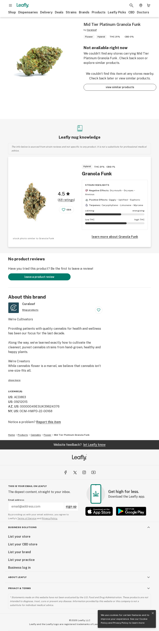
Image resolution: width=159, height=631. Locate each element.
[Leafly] (22, 5)
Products (98, 12)
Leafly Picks (117, 12)
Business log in (19, 567)
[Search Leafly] (131, 5)
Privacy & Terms (19, 588)
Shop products (30, 310)
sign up (71, 506)
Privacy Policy (120, 622)
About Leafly (17, 577)
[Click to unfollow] (98, 310)
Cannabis (36, 435)
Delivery (46, 12)
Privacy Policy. (50, 518)
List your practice (21, 560)
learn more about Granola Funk (115, 237)
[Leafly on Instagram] (84, 472)
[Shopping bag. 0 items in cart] (148, 5)
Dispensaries (28, 12)
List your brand (19, 552)
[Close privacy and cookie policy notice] (152, 613)
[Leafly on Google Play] (131, 511)
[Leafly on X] (75, 472)
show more (14, 380)
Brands (84, 12)
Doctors (143, 12)
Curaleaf (92, 30)
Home (11, 435)
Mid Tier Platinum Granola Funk (72, 435)
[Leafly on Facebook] (65, 472)
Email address (16, 500)
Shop (12, 12)
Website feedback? (79, 445)
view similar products (120, 87)
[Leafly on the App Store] (99, 511)
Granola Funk (97, 173)
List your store (19, 536)
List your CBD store (22, 544)
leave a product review (39, 276)
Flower (47, 435)
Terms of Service (26, 518)
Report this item (48, 422)
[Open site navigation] (10, 5)
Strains (71, 12)
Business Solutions (22, 527)
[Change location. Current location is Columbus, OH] (140, 5)
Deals (59, 12)
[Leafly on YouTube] (93, 472)
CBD (131, 12)
